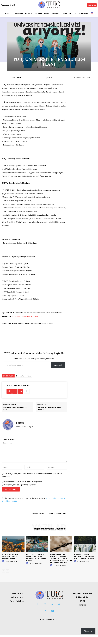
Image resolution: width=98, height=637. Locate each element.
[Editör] (8, 424)
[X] (9, 391)
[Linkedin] (20, 391)
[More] (26, 391)
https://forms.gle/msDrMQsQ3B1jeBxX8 (26, 316)
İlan (29, 376)
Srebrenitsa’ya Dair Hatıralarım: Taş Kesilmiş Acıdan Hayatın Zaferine (84, 556)
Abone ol (58, 364)
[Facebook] (14, 391)
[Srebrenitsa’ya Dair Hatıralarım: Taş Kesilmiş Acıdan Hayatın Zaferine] (85, 544)
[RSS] (59, 604)
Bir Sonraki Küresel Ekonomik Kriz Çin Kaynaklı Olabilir (10, 556)
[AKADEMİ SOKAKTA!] (49, 5)
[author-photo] (3, 561)
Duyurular (20, 376)
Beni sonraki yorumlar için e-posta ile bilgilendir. (23, 482)
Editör (18, 77)
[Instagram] (45, 604)
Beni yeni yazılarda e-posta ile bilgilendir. (20, 485)
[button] (8, 5)
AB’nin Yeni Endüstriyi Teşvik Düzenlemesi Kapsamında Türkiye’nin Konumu (36, 557)
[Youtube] (52, 611)
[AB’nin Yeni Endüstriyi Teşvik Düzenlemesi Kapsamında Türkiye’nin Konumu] (37, 544)
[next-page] (7, 571)
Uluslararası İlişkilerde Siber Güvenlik (49, 408)
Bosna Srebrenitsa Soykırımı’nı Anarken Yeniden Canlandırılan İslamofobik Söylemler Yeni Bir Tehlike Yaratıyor (61, 558)
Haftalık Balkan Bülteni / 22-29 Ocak (16, 408)
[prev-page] (3, 571)
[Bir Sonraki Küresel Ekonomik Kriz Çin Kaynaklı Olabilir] (13, 544)
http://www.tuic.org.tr (24, 427)
